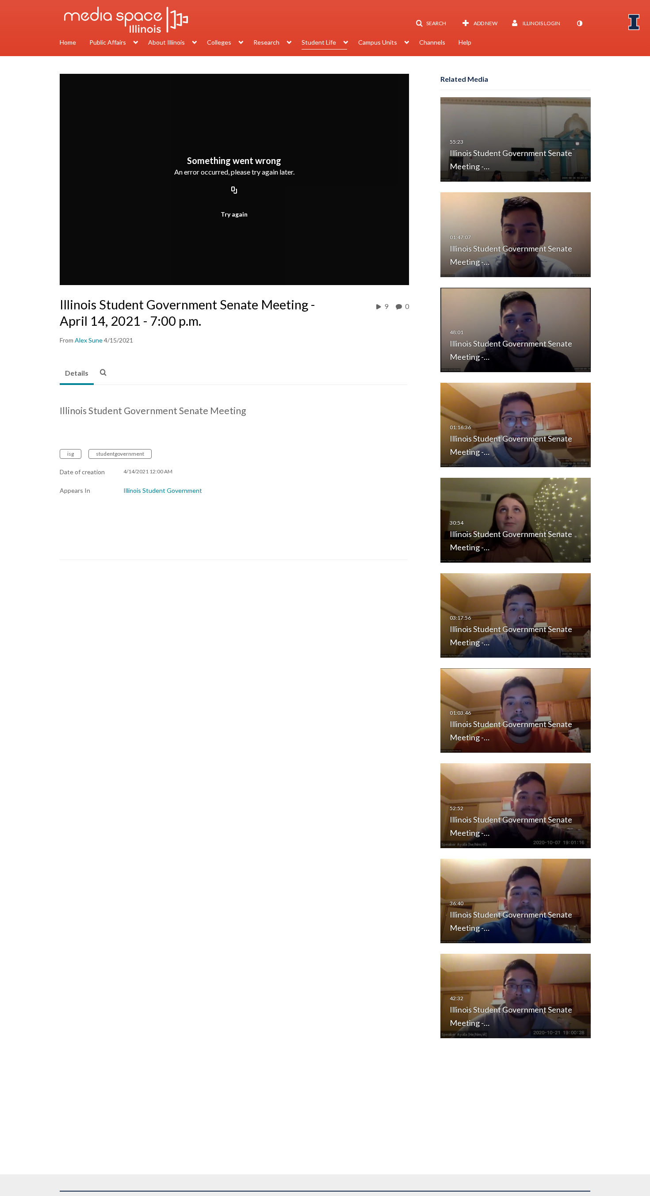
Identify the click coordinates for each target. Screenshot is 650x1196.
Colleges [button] (219, 42)
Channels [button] (432, 42)
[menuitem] (74, 43)
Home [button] (68, 42)
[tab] (77, 373)
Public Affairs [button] (107, 42)
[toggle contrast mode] (579, 23)
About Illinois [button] (166, 42)
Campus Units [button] (377, 42)
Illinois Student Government (162, 490)
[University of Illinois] (634, 22)
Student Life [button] (319, 42)
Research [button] (266, 42)
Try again (234, 214)
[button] (431, 23)
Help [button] (465, 42)
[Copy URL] (234, 191)
